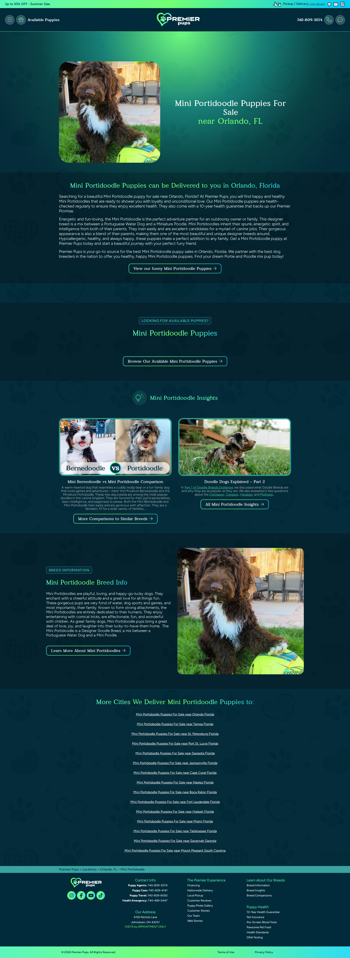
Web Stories (195, 921)
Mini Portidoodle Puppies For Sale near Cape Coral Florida (175, 773)
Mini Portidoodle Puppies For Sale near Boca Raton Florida (175, 792)
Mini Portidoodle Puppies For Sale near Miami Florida (175, 821)
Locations (89, 869)
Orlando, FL (109, 869)
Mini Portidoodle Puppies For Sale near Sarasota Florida (175, 753)
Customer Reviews (199, 900)
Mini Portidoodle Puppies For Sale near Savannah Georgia (175, 841)
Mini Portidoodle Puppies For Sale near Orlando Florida (175, 714)
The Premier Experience (206, 880)
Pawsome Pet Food (259, 927)
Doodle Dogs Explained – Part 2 (234, 481)
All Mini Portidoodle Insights (232, 504)
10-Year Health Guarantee (263, 912)
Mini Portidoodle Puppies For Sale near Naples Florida (175, 782)
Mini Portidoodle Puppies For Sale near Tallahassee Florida (175, 831)
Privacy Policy (264, 952)
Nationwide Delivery (200, 890)
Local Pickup (195, 895)
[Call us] (329, 20)
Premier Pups (69, 869)
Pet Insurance (255, 917)
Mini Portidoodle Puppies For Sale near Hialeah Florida (175, 812)
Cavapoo (232, 494)
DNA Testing (255, 937)
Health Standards (258, 932)
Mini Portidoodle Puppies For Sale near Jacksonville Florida (175, 763)
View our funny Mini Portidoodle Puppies (173, 268)
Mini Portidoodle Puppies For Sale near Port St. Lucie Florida (175, 743)
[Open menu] (10, 20)
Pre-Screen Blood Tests (262, 922)
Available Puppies (44, 20)
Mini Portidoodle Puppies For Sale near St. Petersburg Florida (175, 734)
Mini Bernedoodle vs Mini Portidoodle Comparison (115, 481)
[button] (329, 4)
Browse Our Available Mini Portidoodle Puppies (172, 361)
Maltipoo (266, 494)
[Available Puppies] (21, 20)
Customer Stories (198, 910)
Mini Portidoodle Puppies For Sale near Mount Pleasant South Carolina (175, 850)
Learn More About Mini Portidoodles (85, 650)
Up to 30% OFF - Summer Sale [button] (27, 4)
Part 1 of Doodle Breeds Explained (209, 487)
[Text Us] (340, 20)
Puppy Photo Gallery (200, 905)
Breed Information (258, 885)
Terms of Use (226, 952)
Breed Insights (256, 890)
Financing (193, 885)
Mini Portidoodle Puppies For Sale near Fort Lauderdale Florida (175, 802)
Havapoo (246, 494)
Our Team (193, 915)
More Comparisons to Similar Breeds (112, 518)
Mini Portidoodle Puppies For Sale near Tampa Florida (175, 724)
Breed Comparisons (259, 895)
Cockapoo (216, 494)
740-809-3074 (309, 20)
